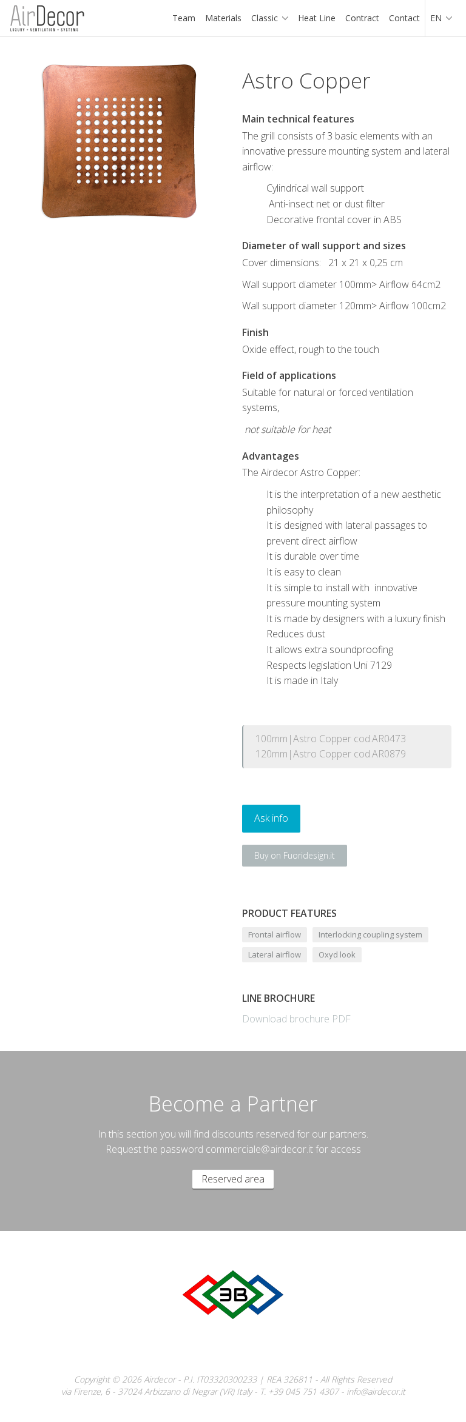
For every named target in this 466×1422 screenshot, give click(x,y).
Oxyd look (337, 954)
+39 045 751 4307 (303, 1391)
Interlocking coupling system (370, 934)
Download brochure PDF (296, 1018)
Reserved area (233, 1179)
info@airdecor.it (375, 1391)
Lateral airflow (274, 954)
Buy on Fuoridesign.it (294, 855)
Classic (264, 18)
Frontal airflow (274, 934)
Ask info (271, 818)
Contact (404, 18)
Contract (362, 18)
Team (183, 18)
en (436, 18)
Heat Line (317, 18)
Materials (223, 18)
